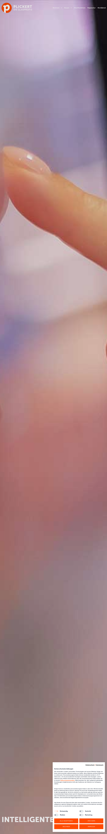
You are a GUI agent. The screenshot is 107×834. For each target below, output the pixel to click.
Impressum (99, 765)
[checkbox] (56, 811)
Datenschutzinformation (67, 780)
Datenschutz (89, 765)
